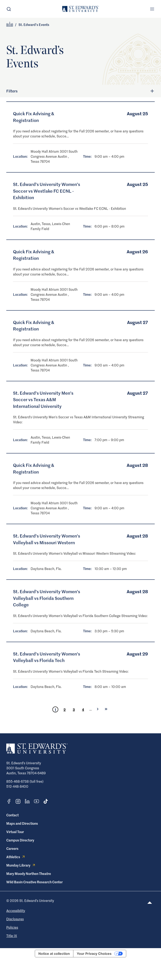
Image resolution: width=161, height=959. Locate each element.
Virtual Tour (15, 831)
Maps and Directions (22, 823)
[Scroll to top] (149, 902)
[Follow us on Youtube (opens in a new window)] (36, 801)
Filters (12, 90)
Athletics (13, 856)
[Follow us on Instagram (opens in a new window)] (18, 801)
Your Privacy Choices (94, 953)
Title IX (11, 935)
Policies (12, 927)
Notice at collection (54, 953)
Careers (12, 848)
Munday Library (18, 865)
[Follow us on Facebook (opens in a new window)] (8, 801)
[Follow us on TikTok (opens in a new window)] (45, 801)
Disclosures (15, 919)
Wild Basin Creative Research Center (34, 882)
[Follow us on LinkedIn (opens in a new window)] (27, 801)
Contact (12, 815)
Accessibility (15, 910)
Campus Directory (20, 840)
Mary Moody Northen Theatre (28, 873)
